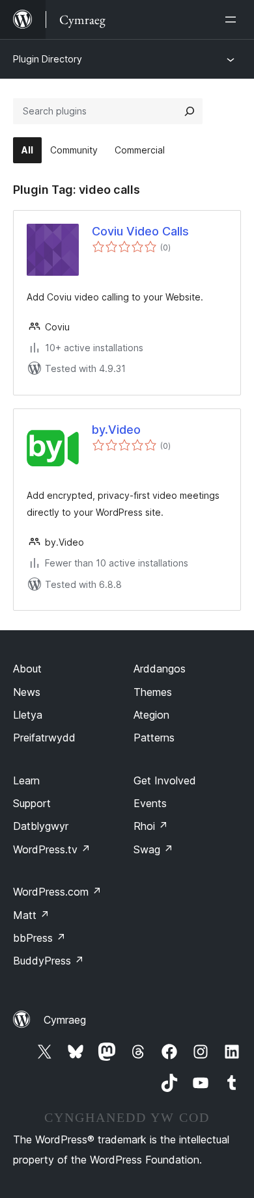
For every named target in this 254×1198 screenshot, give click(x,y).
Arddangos (160, 668)
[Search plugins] (189, 111)
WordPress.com (57, 891)
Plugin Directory (47, 58)
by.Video (116, 429)
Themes (153, 692)
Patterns (154, 737)
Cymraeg (65, 1019)
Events (150, 803)
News (26, 692)
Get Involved (165, 780)
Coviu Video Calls (140, 231)
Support (32, 803)
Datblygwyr (40, 825)
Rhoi (151, 825)
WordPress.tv (52, 849)
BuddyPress (48, 960)
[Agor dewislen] (233, 19)
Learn (26, 780)
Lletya (27, 714)
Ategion (151, 714)
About (27, 668)
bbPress (39, 937)
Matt (31, 915)
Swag (153, 849)
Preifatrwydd (44, 737)
